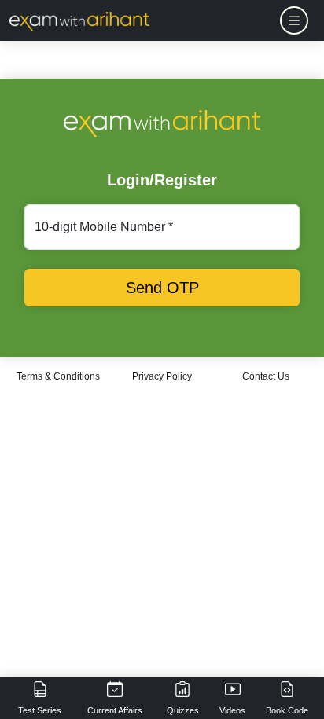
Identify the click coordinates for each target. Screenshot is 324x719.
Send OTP (162, 287)
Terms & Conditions (58, 376)
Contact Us (265, 376)
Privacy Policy (162, 376)
